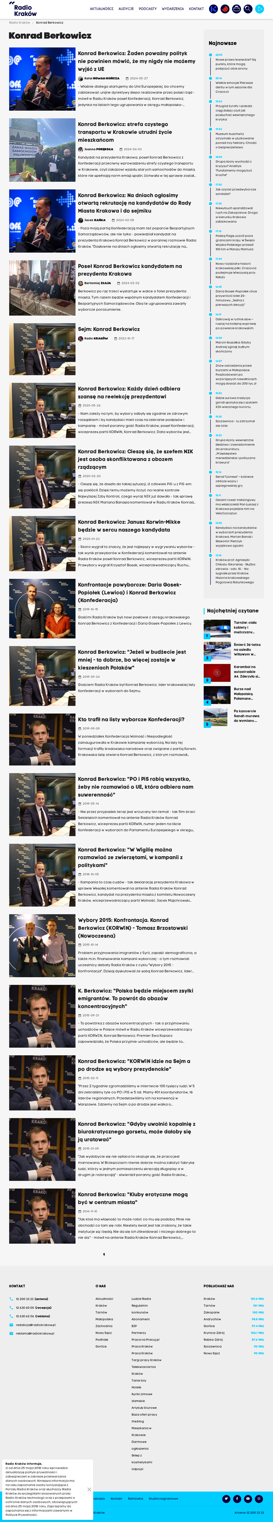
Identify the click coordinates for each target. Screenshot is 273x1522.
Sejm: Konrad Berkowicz (109, 329)
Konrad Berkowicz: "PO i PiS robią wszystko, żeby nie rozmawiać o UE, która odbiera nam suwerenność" (135, 787)
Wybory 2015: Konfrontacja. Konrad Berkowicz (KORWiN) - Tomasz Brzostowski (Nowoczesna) (133, 928)
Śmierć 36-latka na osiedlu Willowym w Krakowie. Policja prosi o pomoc (247, 649)
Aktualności (101, 9)
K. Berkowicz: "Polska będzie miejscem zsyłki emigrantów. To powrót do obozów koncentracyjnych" (135, 999)
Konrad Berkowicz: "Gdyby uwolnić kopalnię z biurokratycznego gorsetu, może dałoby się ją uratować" (137, 1132)
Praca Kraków (142, 1346)
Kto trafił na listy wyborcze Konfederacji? (131, 719)
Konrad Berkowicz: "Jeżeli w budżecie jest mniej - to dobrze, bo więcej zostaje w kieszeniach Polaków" (132, 660)
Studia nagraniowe (163, 1499)
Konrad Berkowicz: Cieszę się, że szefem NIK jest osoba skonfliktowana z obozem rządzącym (135, 459)
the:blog (138, 1421)
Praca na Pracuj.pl (145, 1340)
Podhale (102, 1340)
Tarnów (101, 1312)
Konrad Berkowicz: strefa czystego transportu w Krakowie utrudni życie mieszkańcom (125, 132)
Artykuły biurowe (144, 1408)
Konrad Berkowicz (49, 22)
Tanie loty (139, 1380)
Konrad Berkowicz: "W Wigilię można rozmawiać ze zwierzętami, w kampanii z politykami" (130, 858)
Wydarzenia (173, 9)
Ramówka (135, 1499)
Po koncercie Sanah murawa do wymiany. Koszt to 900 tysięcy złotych (246, 716)
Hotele (136, 1387)
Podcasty (148, 9)
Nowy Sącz (104, 1333)
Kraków (101, 1305)
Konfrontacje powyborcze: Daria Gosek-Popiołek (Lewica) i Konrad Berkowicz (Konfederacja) (130, 593)
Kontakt (196, 9)
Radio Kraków (20, 22)
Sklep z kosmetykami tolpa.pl (142, 1462)
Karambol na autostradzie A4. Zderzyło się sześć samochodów (247, 671)
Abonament (141, 1319)
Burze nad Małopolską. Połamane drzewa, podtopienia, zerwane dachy (247, 694)
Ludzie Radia (141, 1299)
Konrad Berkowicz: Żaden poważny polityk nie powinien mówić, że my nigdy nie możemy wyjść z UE (137, 61)
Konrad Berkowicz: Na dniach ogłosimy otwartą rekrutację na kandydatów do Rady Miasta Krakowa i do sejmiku (134, 203)
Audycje (126, 9)
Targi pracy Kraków (146, 1360)
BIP (134, 1326)
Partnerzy (139, 1333)
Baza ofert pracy (144, 1414)
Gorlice (101, 1346)
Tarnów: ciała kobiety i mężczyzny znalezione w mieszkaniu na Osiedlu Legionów (246, 627)
